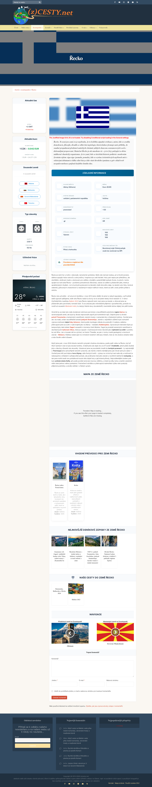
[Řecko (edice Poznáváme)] (59, 471)
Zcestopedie (37, 28)
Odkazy (92, 28)
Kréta (76, 485)
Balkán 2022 (73, 301)
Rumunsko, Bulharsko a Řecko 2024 (59, 591)
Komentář (55, 659)
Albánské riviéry (71, 306)
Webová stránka (112, 680)
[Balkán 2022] (76, 589)
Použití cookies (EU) (132, 783)
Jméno (55, 680)
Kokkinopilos (104, 325)
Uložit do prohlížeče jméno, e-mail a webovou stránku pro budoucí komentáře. (82, 691)
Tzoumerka (61, 317)
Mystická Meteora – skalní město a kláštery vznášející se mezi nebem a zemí (76, 556)
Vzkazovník (103, 28)
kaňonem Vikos (68, 330)
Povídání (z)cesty (72, 28)
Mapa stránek (119, 783)
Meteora (61, 335)
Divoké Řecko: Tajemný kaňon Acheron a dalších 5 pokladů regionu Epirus (109, 556)
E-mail (82, 680)
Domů (17, 90)
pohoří (54, 317)
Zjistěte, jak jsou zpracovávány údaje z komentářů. (104, 706)
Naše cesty (25, 28)
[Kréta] (76, 471)
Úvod (16, 28)
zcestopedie (25, 90)
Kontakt (111, 783)
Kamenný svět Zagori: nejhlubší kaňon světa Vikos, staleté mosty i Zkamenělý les (59, 556)
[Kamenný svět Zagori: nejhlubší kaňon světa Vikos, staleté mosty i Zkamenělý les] (59, 541)
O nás (84, 28)
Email (17, 737)
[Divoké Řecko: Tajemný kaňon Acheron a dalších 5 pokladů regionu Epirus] (109, 541)
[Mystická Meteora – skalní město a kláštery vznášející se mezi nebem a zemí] (76, 541)
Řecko (34, 90)
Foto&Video (58, 28)
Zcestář (47, 28)
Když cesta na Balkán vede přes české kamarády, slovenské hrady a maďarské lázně (77, 730)
